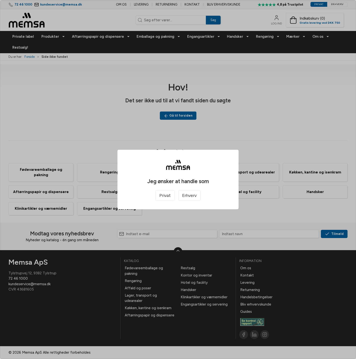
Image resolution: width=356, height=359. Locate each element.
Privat (165, 195)
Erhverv (189, 195)
